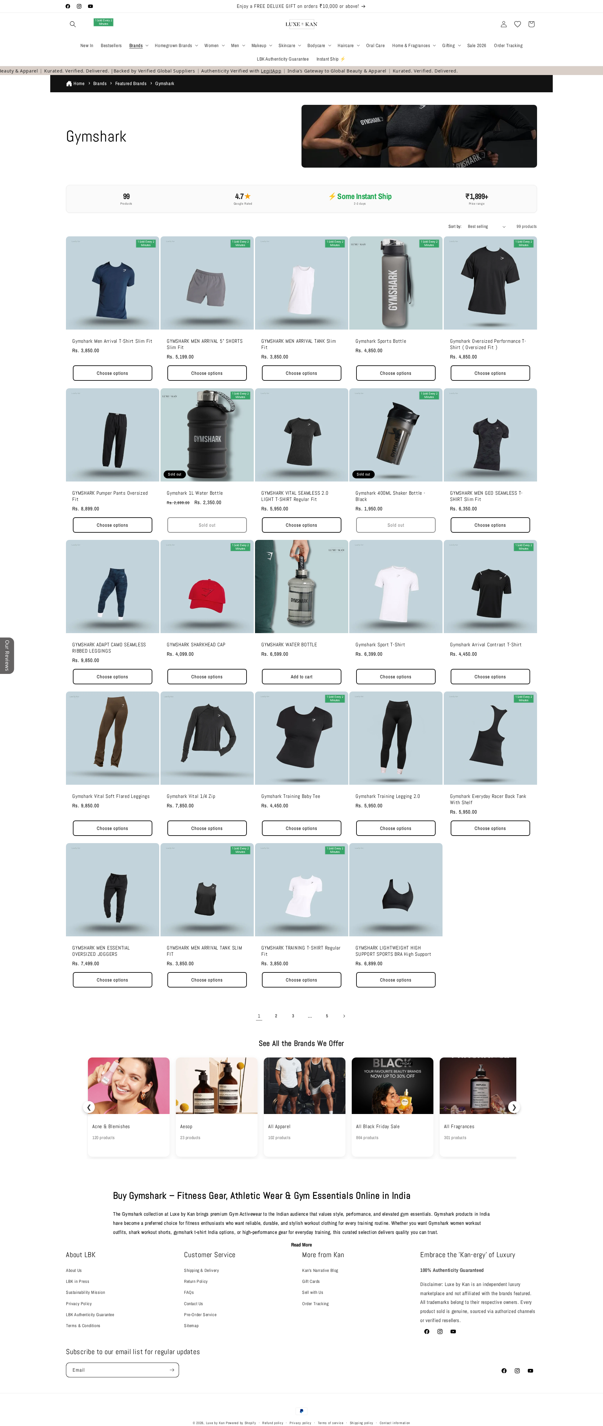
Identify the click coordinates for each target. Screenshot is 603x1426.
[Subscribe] (172, 1370)
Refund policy (272, 1423)
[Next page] (344, 1016)
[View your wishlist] (517, 24)
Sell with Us (312, 1292)
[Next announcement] (393, 6)
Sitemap (191, 1325)
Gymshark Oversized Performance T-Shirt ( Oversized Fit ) (488, 344)
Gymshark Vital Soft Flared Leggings (110, 796)
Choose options (112, 373)
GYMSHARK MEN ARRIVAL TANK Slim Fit (298, 344)
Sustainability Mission (85, 1292)
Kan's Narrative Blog (320, 1270)
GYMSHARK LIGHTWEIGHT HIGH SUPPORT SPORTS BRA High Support (393, 951)
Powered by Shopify (241, 1423)
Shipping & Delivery (201, 1270)
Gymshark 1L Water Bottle (195, 493)
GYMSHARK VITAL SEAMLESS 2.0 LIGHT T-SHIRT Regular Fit (294, 496)
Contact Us (193, 1303)
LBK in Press (77, 1281)
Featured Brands (131, 83)
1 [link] (259, 1015)
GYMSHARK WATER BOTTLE (289, 644)
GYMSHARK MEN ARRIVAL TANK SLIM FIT (204, 951)
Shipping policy (362, 1423)
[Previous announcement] (209, 6)
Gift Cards (311, 1281)
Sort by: (455, 226)
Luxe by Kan (215, 1423)
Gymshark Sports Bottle (381, 341)
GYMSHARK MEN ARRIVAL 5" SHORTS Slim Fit (205, 344)
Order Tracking (315, 1303)
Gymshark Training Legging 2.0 (388, 796)
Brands (100, 83)
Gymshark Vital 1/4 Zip (191, 796)
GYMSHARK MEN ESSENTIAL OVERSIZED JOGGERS (101, 951)
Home (78, 83)
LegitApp (246, 71)
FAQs (189, 1292)
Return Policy (196, 1281)
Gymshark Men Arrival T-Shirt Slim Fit (112, 341)
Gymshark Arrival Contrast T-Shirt (486, 644)
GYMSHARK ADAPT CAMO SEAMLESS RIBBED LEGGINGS (109, 647)
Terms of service (331, 1423)
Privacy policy (301, 1423)
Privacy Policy (79, 1303)
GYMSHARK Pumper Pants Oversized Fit (110, 496)
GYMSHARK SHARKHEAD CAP (196, 644)
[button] (73, 24)
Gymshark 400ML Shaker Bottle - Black (391, 496)
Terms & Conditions (83, 1325)
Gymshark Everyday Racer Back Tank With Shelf (488, 799)
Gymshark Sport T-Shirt (380, 644)
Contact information (395, 1423)
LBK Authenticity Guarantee (90, 1314)
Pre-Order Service (200, 1314)
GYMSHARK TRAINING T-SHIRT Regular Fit (301, 951)
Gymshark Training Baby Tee (290, 796)
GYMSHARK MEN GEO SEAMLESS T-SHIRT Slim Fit (486, 496)
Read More (301, 1244)
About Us (74, 1270)
